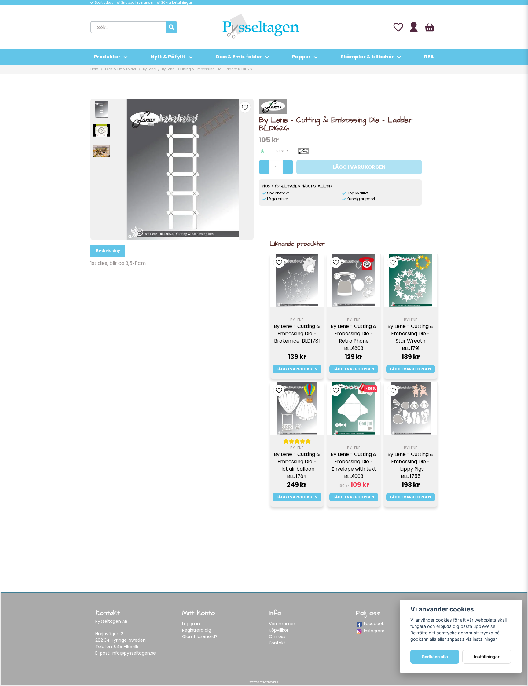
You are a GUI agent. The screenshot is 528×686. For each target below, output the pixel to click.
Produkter (107, 56)
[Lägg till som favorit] (398, 27)
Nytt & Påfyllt (168, 56)
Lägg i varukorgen (297, 369)
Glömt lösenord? (200, 636)
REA (429, 56)
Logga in (191, 624)
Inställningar (487, 656)
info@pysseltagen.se (134, 653)
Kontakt (277, 643)
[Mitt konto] (414, 27)
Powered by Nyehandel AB (264, 682)
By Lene (149, 69)
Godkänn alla (435, 656)
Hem (94, 69)
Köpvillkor (278, 630)
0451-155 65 (126, 647)
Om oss (277, 636)
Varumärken (282, 624)
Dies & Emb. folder (239, 56)
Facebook (374, 623)
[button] (245, 107)
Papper (301, 56)
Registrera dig (196, 630)
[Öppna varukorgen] (430, 27)
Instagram (374, 631)
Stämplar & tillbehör (367, 56)
